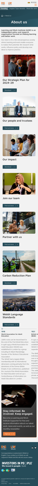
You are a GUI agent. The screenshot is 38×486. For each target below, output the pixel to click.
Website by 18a (4, 481)
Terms (10, 483)
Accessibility (15, 483)
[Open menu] (36, 5)
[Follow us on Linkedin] (32, 448)
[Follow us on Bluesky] (35, 448)
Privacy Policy (4, 483)
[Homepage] (6, 3)
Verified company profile (25, 483)
